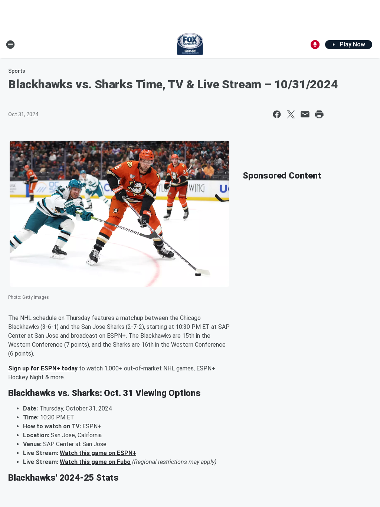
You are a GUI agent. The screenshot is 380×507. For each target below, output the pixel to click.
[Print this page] (319, 114)
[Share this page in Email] (305, 114)
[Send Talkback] (315, 44)
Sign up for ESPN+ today (43, 368)
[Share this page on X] (291, 114)
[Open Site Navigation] (10, 44)
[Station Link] (190, 44)
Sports (16, 71)
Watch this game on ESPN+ (98, 453)
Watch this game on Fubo (95, 461)
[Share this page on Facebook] (277, 114)
